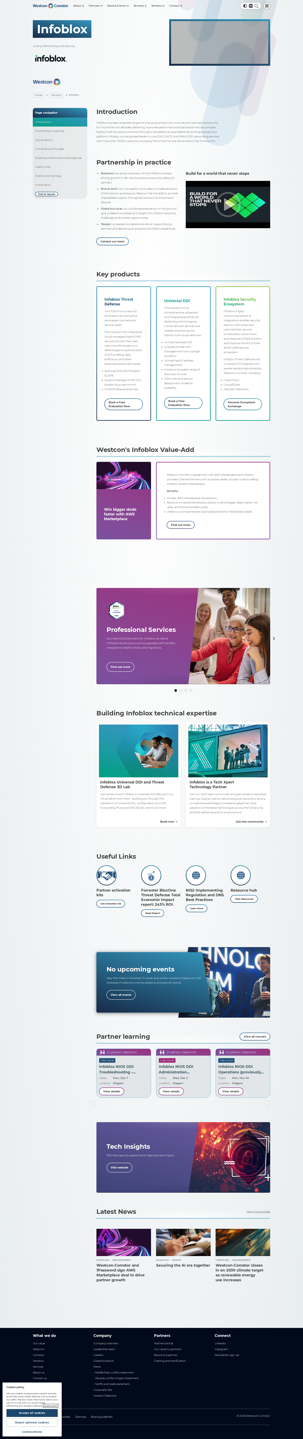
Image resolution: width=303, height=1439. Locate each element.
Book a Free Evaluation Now (119, 404)
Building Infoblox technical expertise (58, 157)
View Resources (244, 899)
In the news (42, 184)
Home (38, 95)
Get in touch (46, 194)
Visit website (119, 1167)
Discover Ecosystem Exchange (241, 404)
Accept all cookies (32, 1412)
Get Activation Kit (111, 903)
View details (111, 1091)
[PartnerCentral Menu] (267, 6)
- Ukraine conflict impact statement (116, 1378)
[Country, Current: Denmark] (251, 6)
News (97, 1366)
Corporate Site (102, 1389)
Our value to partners (167, 1349)
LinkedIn (220, 1343)
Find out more (180, 524)
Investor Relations (104, 1395)
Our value (39, 1343)
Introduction (43, 122)
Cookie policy (51, 1405)
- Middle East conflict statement (113, 1372)
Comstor (38, 1355)
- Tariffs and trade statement (111, 1384)
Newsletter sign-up (227, 1355)
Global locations (103, 1360)
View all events (121, 994)
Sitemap (80, 1416)
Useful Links (42, 166)
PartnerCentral (163, 1343)
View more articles (258, 1211)
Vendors (56, 95)
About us (38, 1372)
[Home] (50, 6)
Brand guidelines (102, 1416)
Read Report (152, 913)
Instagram (221, 1349)
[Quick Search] (256, 6)
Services (38, 1366)
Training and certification (170, 1360)
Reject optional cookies (32, 1422)
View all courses (255, 1036)
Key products (43, 140)
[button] (245, 6)
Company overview (105, 1343)
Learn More (196, 908)
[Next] (273, 638)
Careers (98, 1355)
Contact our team (113, 241)
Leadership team (104, 1349)
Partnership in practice (49, 131)
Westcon (38, 1349)
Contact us (40, 1378)
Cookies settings (32, 1431)
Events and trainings (48, 175)
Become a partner (166, 1355)
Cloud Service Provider (49, 148)
